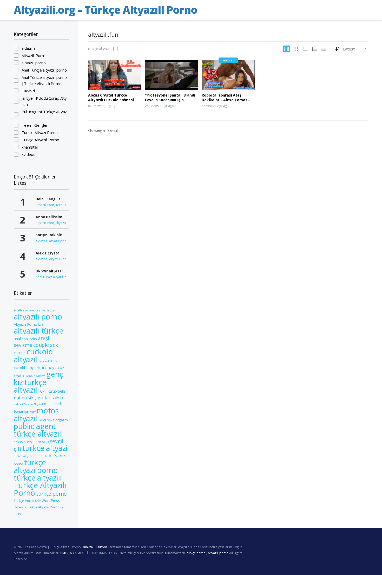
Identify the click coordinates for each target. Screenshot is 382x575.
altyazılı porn (47, 310)
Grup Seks (57, 391)
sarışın (29, 441)
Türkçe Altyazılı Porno (40, 139)
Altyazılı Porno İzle (29, 324)
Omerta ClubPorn (94, 547)
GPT (44, 391)
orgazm (61, 420)
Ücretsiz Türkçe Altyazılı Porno (36, 507)
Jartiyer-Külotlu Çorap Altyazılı (44, 101)
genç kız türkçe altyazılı (38, 382)
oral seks (47, 420)
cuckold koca (49, 361)
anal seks (29, 338)
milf (33, 412)
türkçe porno (51, 493)
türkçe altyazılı (99, 49)
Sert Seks (42, 442)
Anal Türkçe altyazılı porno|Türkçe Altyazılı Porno (44, 80)
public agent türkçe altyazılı (38, 430)
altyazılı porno (34, 62)
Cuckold (28, 90)
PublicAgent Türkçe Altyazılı (45, 114)
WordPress (51, 500)
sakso (18, 441)
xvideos (28, 154)
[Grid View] (286, 49)
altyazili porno (28, 310)
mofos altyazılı (36, 414)
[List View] (314, 49)
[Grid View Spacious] (296, 49)
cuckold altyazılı (33, 355)
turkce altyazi (45, 448)
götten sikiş (25, 397)
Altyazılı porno (218, 553)
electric (41, 368)
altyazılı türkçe (38, 330)
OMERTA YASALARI (73, 553)
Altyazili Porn (33, 55)
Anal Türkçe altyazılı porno (44, 70)
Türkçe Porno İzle (27, 500)
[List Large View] (305, 49)
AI (15, 310)
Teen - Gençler (35, 125)
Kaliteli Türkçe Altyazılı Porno (33, 404)
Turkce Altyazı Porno (40, 132)
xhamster (30, 147)
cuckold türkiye (24, 368)
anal (17, 338)
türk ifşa (51, 455)
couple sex (45, 344)
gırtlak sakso (50, 397)
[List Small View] (323, 49)
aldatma (29, 48)
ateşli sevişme (32, 341)
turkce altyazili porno (28, 456)
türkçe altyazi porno (36, 466)
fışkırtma (40, 376)
